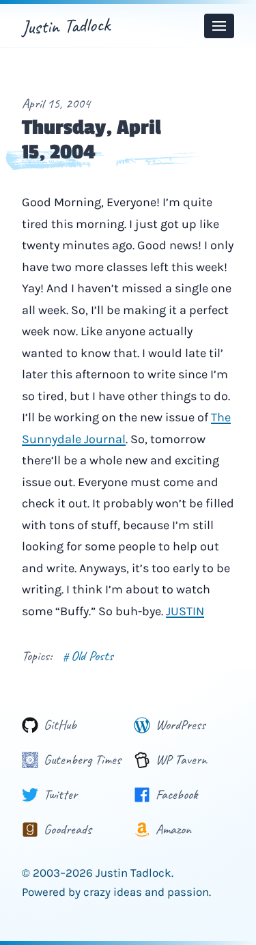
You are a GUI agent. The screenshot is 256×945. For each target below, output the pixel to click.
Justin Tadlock (65, 25)
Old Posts (88, 655)
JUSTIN (185, 611)
